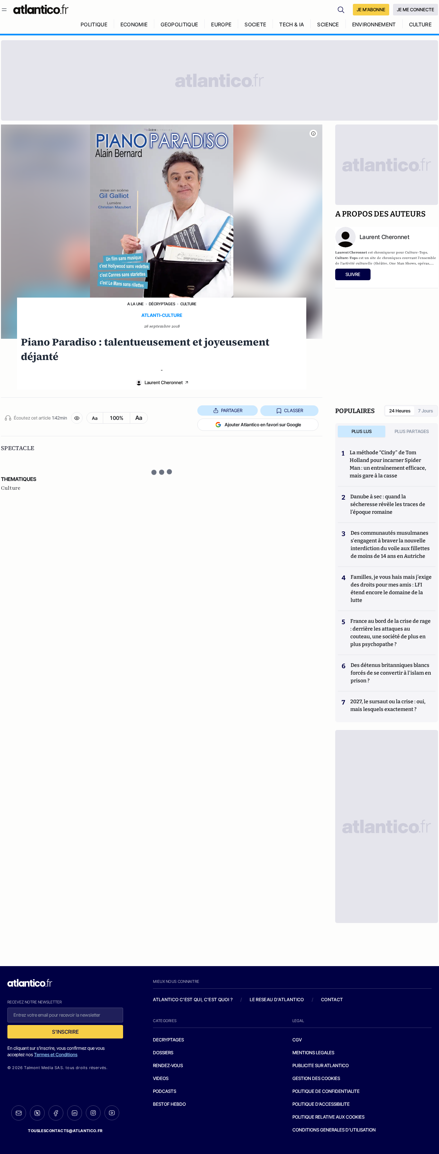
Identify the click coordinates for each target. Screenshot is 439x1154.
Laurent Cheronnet (164, 382)
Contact (332, 999)
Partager (231, 410)
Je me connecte (415, 9)
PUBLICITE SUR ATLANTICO (320, 1065)
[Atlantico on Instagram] (93, 1112)
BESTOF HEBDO (169, 1104)
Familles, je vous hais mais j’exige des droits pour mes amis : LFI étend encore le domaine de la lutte (391, 588)
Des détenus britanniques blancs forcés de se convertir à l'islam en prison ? (391, 673)
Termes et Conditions (55, 1054)
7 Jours (425, 410)
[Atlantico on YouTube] (111, 1112)
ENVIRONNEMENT (374, 24)
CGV (297, 1039)
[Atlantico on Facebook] (56, 1113)
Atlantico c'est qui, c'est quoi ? (193, 999)
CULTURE (420, 24)
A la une (135, 303)
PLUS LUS (362, 431)
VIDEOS (160, 1078)
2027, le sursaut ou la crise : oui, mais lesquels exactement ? (388, 705)
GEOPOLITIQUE (179, 24)
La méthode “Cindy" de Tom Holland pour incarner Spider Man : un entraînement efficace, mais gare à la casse (388, 464)
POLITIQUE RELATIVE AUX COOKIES (328, 1117)
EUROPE (221, 24)
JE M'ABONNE (371, 9)
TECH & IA (291, 24)
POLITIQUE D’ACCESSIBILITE (321, 1104)
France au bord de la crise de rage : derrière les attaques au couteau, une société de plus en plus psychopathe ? (390, 632)
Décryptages (162, 303)
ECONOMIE (134, 24)
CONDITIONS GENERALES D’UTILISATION (334, 1129)
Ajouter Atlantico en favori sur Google (263, 424)
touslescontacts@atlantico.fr (65, 1130)
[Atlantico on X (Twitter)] (37, 1113)
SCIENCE (328, 24)
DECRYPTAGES (168, 1039)
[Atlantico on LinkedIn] (74, 1113)
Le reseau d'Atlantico (277, 999)
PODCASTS (164, 1091)
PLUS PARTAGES (412, 431)
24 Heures (399, 410)
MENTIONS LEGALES (313, 1052)
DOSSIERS (163, 1052)
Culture (188, 303)
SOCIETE (255, 24)
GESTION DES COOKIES (316, 1078)
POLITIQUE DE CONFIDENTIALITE (326, 1091)
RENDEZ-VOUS (168, 1065)
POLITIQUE (94, 24)
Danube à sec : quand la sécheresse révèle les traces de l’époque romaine (387, 504)
